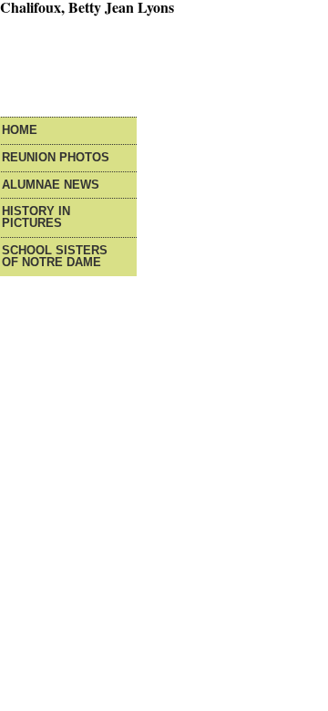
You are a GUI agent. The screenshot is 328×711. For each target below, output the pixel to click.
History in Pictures (36, 218)
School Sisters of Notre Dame (55, 257)
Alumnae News (50, 185)
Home (19, 131)
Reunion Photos (55, 158)
